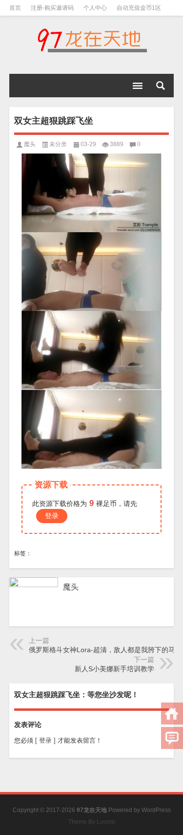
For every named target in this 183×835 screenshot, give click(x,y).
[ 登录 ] (45, 740)
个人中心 (95, 7)
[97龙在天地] (91, 40)
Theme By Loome (91, 821)
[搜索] (160, 85)
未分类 (58, 144)
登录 (52, 516)
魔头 (30, 144)
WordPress (156, 810)
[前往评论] (172, 738)
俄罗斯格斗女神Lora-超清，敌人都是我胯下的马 (102, 650)
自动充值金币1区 (139, 7)
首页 (15, 7)
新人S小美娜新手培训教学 (114, 669)
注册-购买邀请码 (52, 7)
